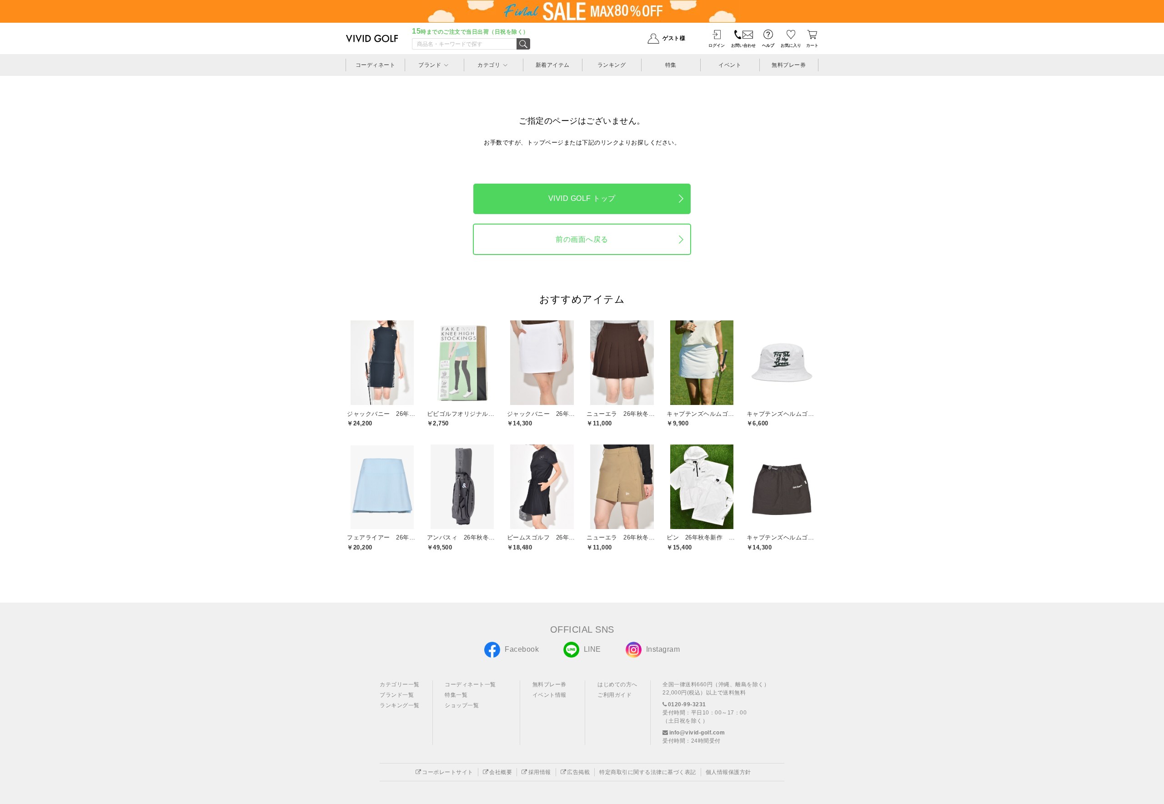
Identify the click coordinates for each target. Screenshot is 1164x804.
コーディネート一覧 (470, 684)
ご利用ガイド (614, 695)
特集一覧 (456, 695)
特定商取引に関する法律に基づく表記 (647, 772)
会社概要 (500, 772)
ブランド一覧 (397, 695)
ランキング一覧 (400, 705)
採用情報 (539, 772)
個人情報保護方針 (728, 772)
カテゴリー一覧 (400, 684)
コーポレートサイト (447, 772)
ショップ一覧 (462, 705)
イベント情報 (549, 695)
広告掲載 (578, 772)
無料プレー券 (549, 684)
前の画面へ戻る (582, 239)
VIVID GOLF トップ (582, 198)
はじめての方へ (617, 684)
